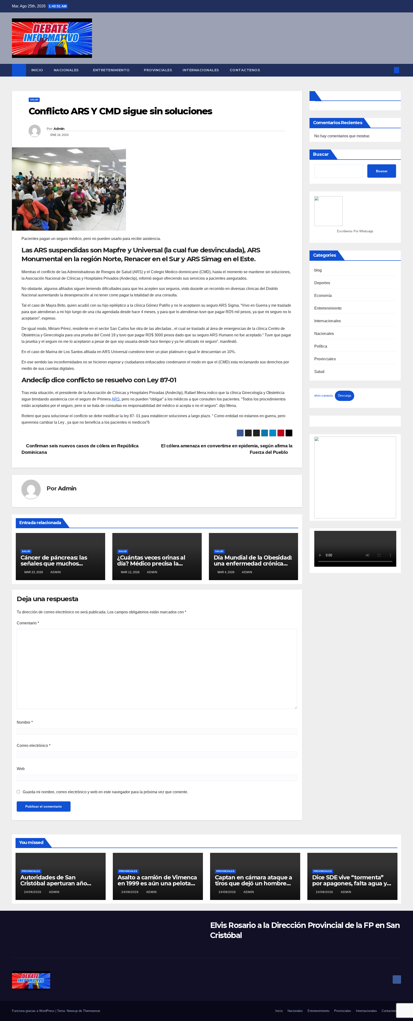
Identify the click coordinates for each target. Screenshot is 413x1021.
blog (318, 270)
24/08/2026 (33, 892)
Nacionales (67, 70)
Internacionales (201, 70)
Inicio (37, 70)
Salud (34, 99)
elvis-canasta (323, 395)
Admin (59, 129)
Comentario (28, 623)
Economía (323, 296)
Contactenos (245, 70)
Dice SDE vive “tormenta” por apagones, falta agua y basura (349, 883)
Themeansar (91, 1011)
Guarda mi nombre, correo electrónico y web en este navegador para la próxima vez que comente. (105, 792)
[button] (388, 70)
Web (21, 769)
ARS (116, 399)
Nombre (25, 722)
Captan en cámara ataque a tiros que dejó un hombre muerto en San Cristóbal (253, 883)
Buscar (321, 154)
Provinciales (158, 70)
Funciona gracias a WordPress (33, 1011)
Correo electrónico (33, 746)
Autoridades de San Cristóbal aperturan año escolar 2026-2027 (53, 883)
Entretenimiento (112, 70)
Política (320, 346)
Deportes (322, 283)
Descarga (344, 395)
